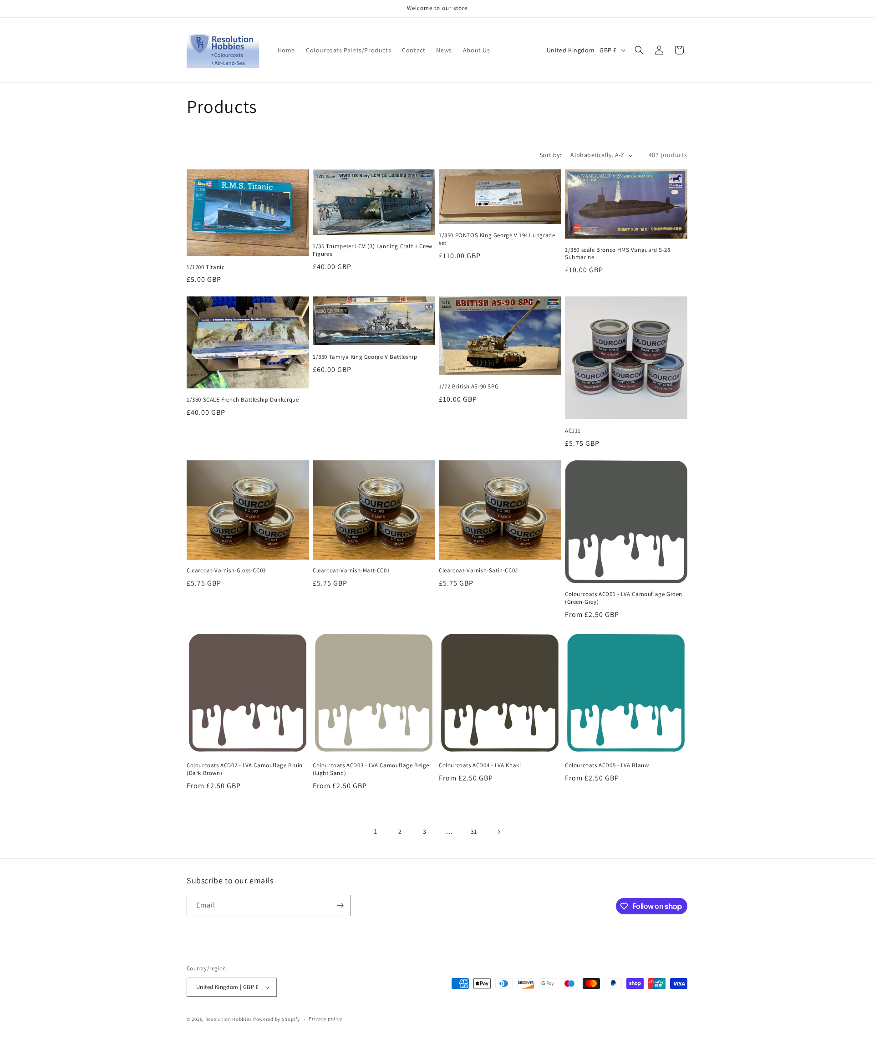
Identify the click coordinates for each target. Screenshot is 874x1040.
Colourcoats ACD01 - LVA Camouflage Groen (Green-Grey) (623, 598)
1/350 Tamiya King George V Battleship (365, 357)
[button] (639, 50)
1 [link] (375, 831)
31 (474, 831)
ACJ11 (573, 430)
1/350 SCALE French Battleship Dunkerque (243, 399)
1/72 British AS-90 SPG (468, 386)
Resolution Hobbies (228, 1019)
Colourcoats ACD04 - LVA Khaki (480, 765)
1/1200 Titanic (205, 267)
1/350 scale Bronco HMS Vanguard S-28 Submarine (618, 253)
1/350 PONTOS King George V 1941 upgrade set (497, 239)
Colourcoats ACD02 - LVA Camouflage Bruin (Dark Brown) (245, 769)
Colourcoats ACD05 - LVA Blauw (607, 765)
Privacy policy (325, 1018)
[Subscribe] (340, 905)
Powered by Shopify (276, 1019)
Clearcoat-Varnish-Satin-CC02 (478, 570)
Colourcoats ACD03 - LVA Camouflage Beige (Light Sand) (371, 769)
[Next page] (498, 832)
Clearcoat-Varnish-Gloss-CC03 (226, 570)
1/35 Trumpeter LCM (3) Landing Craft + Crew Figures (372, 250)
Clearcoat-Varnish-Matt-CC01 (351, 570)
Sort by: (550, 155)
